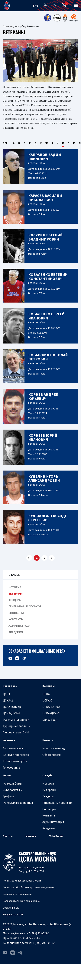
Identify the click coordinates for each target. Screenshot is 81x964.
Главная (8, 26)
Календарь (10, 686)
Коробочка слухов (15, 761)
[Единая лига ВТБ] (48, 18)
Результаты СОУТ (13, 914)
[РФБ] (57, 18)
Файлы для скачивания (18, 802)
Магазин (30, 836)
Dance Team (50, 719)
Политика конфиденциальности (22, 880)
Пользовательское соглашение (21, 901)
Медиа (7, 775)
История (14, 587)
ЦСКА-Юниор (12, 707)
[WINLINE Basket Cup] (65, 18)
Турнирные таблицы (17, 726)
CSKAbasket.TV (12, 790)
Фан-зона (9, 740)
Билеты (8, 836)
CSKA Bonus (56, 836)
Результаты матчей (16, 719)
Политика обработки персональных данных (28, 887)
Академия (15, 632)
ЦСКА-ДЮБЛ (11, 713)
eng (35, 5)
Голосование (11, 767)
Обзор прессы (51, 755)
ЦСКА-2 (8, 700)
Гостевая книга (13, 748)
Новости (47, 740)
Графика (8, 796)
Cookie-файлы (11, 907)
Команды (48, 686)
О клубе (47, 775)
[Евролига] (73, 18)
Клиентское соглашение (17, 894)
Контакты (16, 619)
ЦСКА (6, 694)
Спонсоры (16, 613)
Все (5, 143)
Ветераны (15, 593)
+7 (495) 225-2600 (38, 933)
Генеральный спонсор (24, 606)
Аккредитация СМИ (16, 732)
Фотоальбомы (12, 783)
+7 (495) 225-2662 (29, 938)
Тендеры (14, 600)
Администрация (20, 625)
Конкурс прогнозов (16, 755)
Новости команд (53, 748)
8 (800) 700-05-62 (44, 943)
